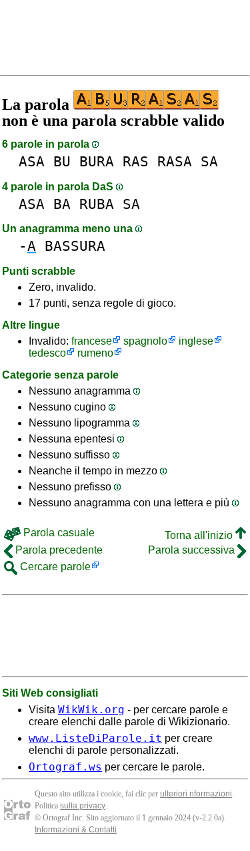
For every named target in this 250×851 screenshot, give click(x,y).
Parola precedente (58, 550)
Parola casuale (58, 532)
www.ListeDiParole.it (95, 738)
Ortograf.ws (65, 767)
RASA (174, 161)
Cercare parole (54, 566)
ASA (32, 161)
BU (62, 161)
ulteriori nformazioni (196, 793)
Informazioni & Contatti (76, 829)
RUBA (96, 204)
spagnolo (145, 341)
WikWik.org (91, 709)
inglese (196, 341)
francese (91, 341)
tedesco (47, 353)
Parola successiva (192, 550)
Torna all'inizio (200, 535)
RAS (136, 161)
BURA (96, 161)
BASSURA (75, 246)
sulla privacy (82, 805)
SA (209, 161)
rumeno (95, 353)
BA (62, 204)
